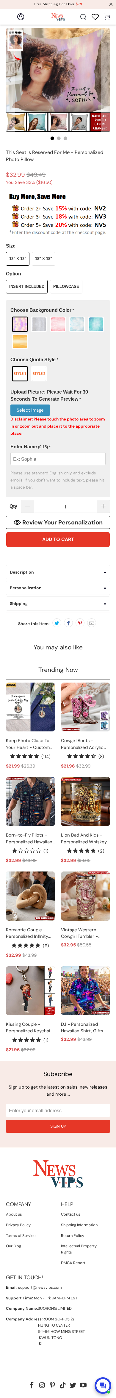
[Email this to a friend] (91, 622)
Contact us (70, 1214)
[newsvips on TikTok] (63, 1385)
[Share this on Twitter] (56, 622)
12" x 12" (17, 258)
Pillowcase (66, 286)
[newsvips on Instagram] (42, 1385)
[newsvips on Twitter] (73, 1385)
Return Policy (72, 1235)
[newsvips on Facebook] (31, 1385)
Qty (13, 506)
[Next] (105, 80)
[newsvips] (58, 17)
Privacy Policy (18, 1224)
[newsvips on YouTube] (83, 1385)
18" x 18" (43, 258)
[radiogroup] (58, 333)
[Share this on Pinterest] (80, 622)
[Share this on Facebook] (68, 622)
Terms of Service (20, 1235)
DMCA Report (73, 1262)
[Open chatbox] (103, 1385)
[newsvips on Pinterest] (52, 1385)
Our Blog (13, 1245)
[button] (58, 310)
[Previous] (10, 80)
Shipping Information (79, 1224)
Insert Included (26, 286)
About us (14, 1214)
